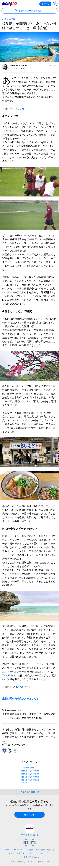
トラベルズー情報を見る (30, 10)
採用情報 (29, 849)
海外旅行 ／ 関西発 (30, 779)
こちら (20, 108)
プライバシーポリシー (25, 853)
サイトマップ (25, 857)
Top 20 (6, 675)
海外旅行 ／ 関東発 (30, 776)
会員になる (29, 814)
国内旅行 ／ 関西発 (30, 773)
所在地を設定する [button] (30, 792)
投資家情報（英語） (44, 849)
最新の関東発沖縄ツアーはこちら (20, 698)
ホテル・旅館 (27, 767)
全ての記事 (9, 19)
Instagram (33, 842)
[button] (4, 750)
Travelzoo (9, 4)
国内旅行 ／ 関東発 (30, 770)
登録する (45, 3)
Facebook (26, 842)
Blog (36, 857)
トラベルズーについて (13, 849)
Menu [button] (55, 4)
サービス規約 (43, 853)
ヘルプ (10, 853)
